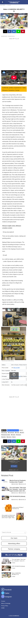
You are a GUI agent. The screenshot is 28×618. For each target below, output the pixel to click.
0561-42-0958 (17, 367)
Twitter (7, 593)
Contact (3, 601)
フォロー (15, 466)
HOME (3, 608)
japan (22, 432)
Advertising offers (14, 543)
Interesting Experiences (13, 430)
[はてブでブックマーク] (14, 31)
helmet (17, 432)
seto (14, 437)
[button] (25, 532)
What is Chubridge (5, 603)
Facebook (8, 590)
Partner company (14, 549)
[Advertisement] (14, 54)
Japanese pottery (6, 434)
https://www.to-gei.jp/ (16, 376)
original (19, 434)
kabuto (13, 434)
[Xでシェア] (5, 31)
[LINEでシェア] (18, 31)
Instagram (8, 597)
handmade (11, 432)
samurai (9, 437)
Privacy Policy (4, 605)
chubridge (5, 432)
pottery (4, 437)
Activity (4, 430)
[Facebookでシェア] (9, 31)
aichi (22, 430)
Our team (14, 538)
